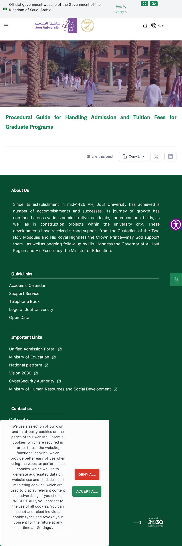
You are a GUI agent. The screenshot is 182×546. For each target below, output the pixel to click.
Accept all (87, 491)
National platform (25, 365)
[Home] (65, 25)
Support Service (24, 293)
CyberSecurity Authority (31, 381)
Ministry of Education (29, 357)
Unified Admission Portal (32, 349)
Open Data (19, 317)
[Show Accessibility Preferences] (176, 224)
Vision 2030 (20, 373)
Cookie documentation (49, 534)
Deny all (87, 474)
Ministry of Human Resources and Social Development (60, 389)
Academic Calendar (27, 285)
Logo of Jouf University (31, 309)
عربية (161, 25)
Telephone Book (24, 301)
